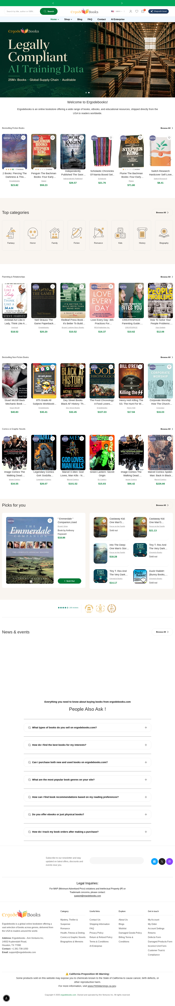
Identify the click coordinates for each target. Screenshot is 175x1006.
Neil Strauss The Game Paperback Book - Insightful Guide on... (43, 322)
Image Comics (14, 480)
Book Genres (75, 676)
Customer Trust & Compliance (156, 952)
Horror (33, 243)
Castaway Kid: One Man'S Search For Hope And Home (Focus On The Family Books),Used (119, 520)
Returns (152, 933)
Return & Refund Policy (101, 937)
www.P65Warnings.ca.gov (102, 986)
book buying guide (136, 671)
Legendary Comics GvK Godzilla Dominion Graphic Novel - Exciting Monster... (43, 474)
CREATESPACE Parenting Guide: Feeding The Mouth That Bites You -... (131, 322)
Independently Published (72, 179)
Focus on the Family (117, 526)
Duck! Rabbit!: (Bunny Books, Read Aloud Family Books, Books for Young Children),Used (158, 573)
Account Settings (156, 928)
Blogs (121, 924)
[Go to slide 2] (89, 92)
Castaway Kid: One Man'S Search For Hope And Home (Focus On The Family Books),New (158, 520)
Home (54, 19)
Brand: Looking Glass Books (73, 328)
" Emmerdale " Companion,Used (67, 520)
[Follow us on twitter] (162, 861)
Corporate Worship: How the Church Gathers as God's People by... (160, 402)
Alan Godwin (160, 328)
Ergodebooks (14, 181)
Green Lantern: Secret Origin (102, 474)
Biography (164, 243)
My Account (153, 920)
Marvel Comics (73, 480)
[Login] (130, 11)
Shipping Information (100, 924)
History (142, 243)
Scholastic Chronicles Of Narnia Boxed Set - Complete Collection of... (102, 173)
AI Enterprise (96, 946)
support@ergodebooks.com (87, 896)
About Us (123, 920)
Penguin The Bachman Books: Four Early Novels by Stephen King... (43, 175)
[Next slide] (170, 159)
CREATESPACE (131, 328)
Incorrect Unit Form (157, 946)
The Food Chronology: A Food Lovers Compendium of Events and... (102, 402)
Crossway (160, 408)
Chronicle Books (155, 552)
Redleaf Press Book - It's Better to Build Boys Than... (72, 322)
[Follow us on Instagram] (169, 861)
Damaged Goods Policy (130, 933)
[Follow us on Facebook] (154, 861)
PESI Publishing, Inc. (102, 328)
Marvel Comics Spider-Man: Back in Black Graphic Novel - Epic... (160, 474)
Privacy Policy (96, 933)
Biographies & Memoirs (71, 941)
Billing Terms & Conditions (126, 939)
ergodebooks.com (68, 995)
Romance (98, 243)
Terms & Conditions (99, 941)
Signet (43, 181)
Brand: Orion (63, 526)
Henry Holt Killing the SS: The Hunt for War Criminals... (131, 402)
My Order (152, 924)
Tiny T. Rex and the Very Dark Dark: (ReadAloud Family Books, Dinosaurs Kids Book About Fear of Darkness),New (119, 573)
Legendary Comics (43, 480)
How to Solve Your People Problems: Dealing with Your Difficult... (160, 322)
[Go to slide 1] (86, 92)
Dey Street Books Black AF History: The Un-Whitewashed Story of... (73, 402)
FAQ (92, 928)
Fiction (77, 243)
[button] (11, 169)
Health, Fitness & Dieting (72, 933)
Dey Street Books (73, 408)
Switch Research (160, 179)
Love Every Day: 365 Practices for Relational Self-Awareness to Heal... (102, 322)
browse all (166, 128)
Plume (131, 181)
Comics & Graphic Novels (72, 937)
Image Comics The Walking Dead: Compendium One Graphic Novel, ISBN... (14, 474)
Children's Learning (20, 676)
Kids (120, 243)
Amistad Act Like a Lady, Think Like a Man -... (14, 322)
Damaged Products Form (160, 941)
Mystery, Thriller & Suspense (69, 922)
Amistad (14, 328)
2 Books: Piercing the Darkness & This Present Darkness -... (15, 175)
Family (55, 243)
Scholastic (102, 179)
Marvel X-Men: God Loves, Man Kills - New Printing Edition (72, 474)
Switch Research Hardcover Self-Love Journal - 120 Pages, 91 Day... (160, 173)
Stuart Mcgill (14, 408)
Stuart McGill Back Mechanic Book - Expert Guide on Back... (15, 402)
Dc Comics (102, 480)
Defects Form (154, 937)
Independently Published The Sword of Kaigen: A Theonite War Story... (73, 173)
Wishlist (122, 928)
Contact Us (95, 920)
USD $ (118, 11)
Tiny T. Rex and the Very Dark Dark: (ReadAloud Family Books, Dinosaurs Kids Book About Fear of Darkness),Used (159, 547)
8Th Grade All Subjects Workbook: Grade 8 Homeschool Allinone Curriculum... (43, 402)
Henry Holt (131, 408)
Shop (67, 19)
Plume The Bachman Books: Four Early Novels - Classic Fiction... (131, 175)
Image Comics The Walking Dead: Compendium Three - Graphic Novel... (131, 474)
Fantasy (11, 243)
